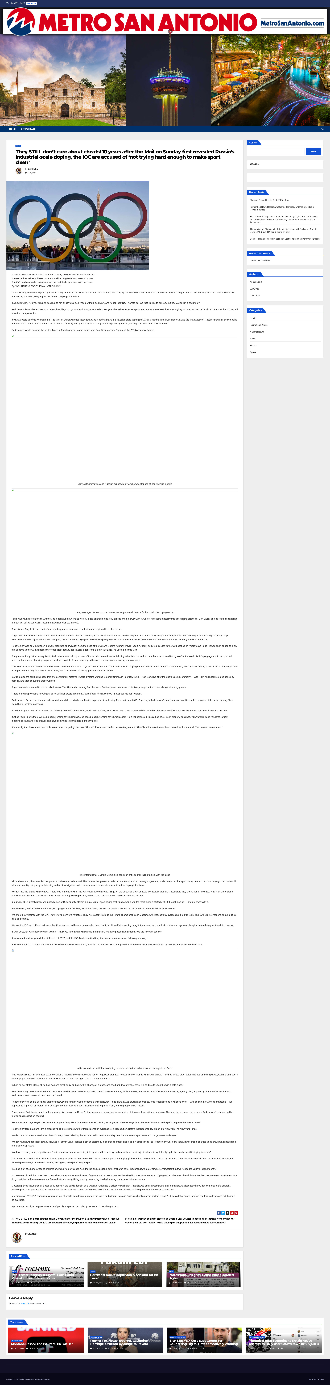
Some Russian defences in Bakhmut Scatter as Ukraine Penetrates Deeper (285, 239)
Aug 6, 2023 (98, 1349)
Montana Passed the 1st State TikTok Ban (269, 200)
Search (253, 142)
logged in (25, 1303)
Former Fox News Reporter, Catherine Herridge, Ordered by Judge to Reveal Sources (119, 1344)
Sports (253, 352)
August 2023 (256, 282)
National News (257, 332)
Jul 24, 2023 (19, 1283)
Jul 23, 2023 (98, 1283)
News (18, 146)
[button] (322, 129)
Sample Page (28, 129)
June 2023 (255, 296)
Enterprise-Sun (36, 1349)
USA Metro (33, 169)
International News (259, 325)
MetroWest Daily (116, 1349)
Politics (253, 345)
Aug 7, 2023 (18, 1349)
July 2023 (254, 289)
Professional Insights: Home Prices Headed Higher (201, 1276)
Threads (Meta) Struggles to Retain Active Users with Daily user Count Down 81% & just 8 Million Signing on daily (284, 1344)
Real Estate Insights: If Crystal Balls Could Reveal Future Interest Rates (43, 1276)
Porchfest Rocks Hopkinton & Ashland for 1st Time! (124, 1276)
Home (12, 129)
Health (253, 318)
